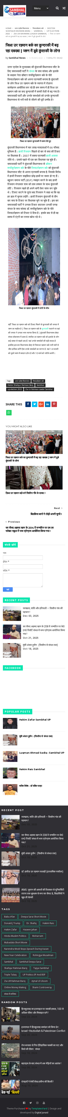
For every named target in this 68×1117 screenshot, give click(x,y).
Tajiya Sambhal (41, 968)
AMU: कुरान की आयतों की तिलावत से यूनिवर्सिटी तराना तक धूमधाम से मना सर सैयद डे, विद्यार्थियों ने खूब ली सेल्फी (42, 893)
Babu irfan (9, 916)
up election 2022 (15, 389)
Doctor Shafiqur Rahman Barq (20, 385)
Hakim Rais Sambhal (32, 769)
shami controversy (42, 987)
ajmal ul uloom (40, 981)
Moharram (37, 935)
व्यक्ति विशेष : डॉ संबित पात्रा (30, 785)
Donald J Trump (12, 923)
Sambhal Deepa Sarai (30, 961)
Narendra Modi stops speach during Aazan (26, 948)
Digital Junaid (41, 1112)
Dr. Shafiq (31, 923)
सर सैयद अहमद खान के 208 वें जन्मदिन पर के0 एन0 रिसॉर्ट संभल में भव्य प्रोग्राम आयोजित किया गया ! (44, 630)
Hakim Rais (48, 923)
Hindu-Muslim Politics (15, 935)
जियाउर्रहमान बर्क (38, 28)
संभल (31, 71)
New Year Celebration (15, 955)
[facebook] (24, 1102)
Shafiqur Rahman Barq (15, 968)
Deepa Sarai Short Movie (33, 916)
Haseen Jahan (30, 929)
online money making (15, 987)
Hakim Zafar (10, 929)
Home (9, 28)
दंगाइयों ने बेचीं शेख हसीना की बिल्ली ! (37, 1081)
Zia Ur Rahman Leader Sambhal (30, 34)
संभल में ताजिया (10, 993)
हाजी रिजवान (24, 151)
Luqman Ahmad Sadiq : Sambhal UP (41, 752)
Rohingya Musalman (43, 955)
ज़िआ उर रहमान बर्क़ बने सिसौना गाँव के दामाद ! (25, 493)
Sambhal (38, 31)
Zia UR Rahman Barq (14, 981)
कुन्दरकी (45, 328)
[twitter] (31, 1102)
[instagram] (37, 1102)
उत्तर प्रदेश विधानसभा (22, 28)
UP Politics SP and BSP (34, 974)
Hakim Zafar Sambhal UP (35, 719)
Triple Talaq (10, 974)
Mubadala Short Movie (15, 942)
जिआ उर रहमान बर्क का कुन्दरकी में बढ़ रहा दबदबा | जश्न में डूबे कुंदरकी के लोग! (32, 459)
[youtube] (44, 1102)
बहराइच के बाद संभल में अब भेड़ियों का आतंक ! (41, 1063)
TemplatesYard (39, 1108)
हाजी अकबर (52, 155)
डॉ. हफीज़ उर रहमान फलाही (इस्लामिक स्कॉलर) (42, 871)
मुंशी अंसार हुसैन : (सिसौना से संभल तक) (40, 644)
